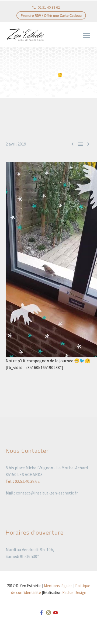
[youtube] (55, 612)
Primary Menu (86, 36)
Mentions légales (58, 585)
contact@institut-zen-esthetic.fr (47, 493)
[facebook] (41, 612)
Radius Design (74, 592)
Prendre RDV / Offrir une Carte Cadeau (51, 15)
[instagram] (48, 612)
